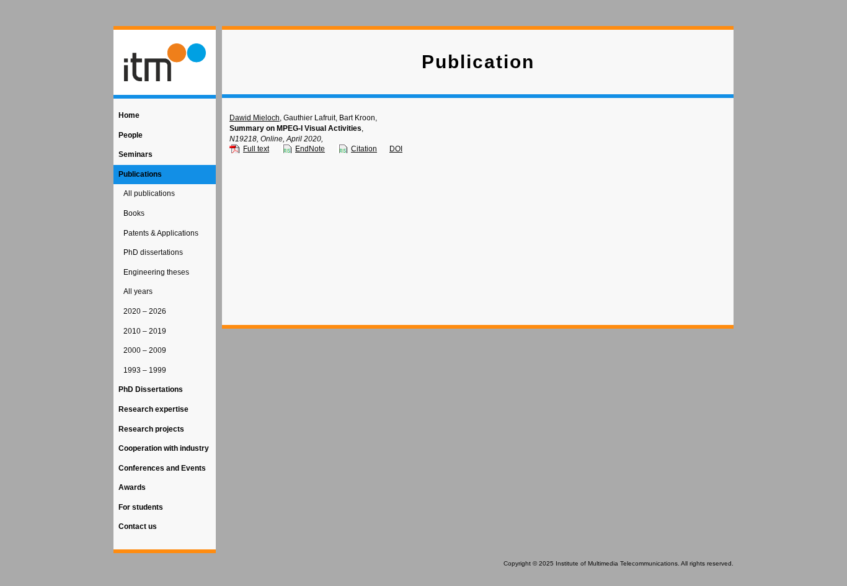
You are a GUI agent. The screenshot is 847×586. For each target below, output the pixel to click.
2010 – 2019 (144, 331)
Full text (256, 148)
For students (140, 507)
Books (133, 213)
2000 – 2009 (144, 350)
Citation (364, 148)
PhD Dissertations (150, 389)
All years (138, 291)
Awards (132, 487)
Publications (140, 174)
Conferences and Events (162, 468)
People (130, 135)
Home (129, 115)
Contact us (137, 526)
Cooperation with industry (163, 448)
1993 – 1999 (144, 370)
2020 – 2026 (144, 311)
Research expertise (153, 409)
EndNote (310, 148)
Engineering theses (156, 272)
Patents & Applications (160, 233)
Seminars (135, 154)
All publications (149, 193)
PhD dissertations (153, 252)
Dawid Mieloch (254, 117)
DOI (395, 148)
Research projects (151, 429)
